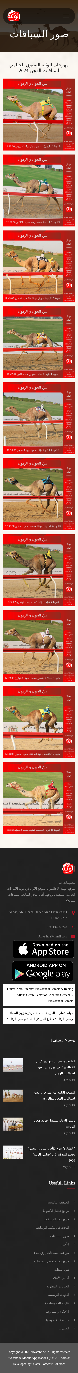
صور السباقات (59, 1236)
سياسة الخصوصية (57, 1320)
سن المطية (61, 1269)
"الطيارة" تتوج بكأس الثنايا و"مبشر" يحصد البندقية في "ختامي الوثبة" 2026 (51, 1154)
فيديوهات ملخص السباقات (51, 1261)
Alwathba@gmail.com (52, 936)
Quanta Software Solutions (48, 1364)
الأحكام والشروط (57, 1311)
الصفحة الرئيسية (58, 1202)
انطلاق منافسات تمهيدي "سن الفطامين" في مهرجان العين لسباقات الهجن (55, 1067)
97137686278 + (57, 927)
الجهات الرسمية (58, 1294)
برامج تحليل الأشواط (55, 1210)
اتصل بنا (64, 1328)
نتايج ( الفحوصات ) (57, 1303)
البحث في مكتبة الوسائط (52, 1227)
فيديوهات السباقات (56, 1219)
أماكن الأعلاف (60, 1278)
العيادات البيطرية (58, 1286)
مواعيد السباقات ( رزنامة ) (51, 1252)
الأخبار (65, 1244)
